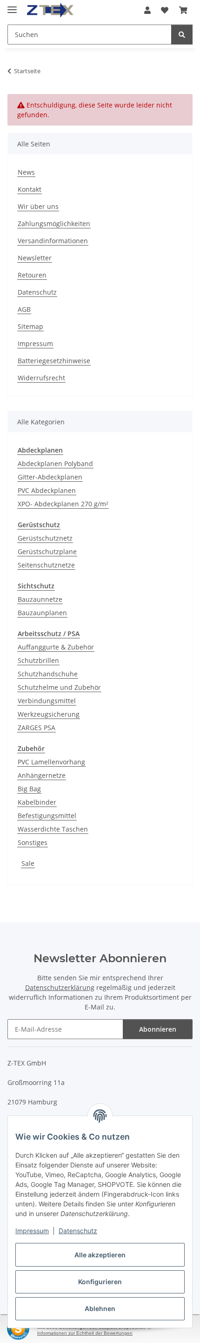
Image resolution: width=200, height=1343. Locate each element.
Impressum (32, 1231)
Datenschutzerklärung (59, 987)
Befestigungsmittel (47, 815)
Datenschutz (78, 1231)
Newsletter (35, 257)
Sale (27, 863)
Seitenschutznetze (46, 565)
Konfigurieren (100, 1282)
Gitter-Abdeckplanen (50, 477)
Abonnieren (157, 1029)
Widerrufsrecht (41, 377)
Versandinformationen (53, 240)
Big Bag (29, 788)
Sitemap (30, 326)
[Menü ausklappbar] (12, 6)
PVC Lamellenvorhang (51, 761)
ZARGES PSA (36, 727)
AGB (24, 309)
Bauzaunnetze (40, 599)
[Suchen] (182, 34)
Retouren (32, 275)
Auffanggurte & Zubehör (56, 647)
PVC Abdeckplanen (47, 490)
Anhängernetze (42, 775)
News (26, 172)
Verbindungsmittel (47, 700)
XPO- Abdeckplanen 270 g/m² (63, 503)
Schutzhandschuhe (48, 673)
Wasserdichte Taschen (53, 829)
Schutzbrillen (38, 660)
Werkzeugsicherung (49, 714)
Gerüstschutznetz (45, 538)
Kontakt (29, 189)
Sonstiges (32, 842)
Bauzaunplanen (42, 612)
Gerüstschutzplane (47, 551)
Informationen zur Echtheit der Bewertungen (85, 1333)
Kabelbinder (37, 802)
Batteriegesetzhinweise (54, 360)
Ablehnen (100, 1308)
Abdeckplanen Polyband (55, 463)
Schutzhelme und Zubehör (59, 687)
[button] (147, 10)
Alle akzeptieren (100, 1255)
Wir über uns (38, 206)
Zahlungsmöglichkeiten (54, 223)
